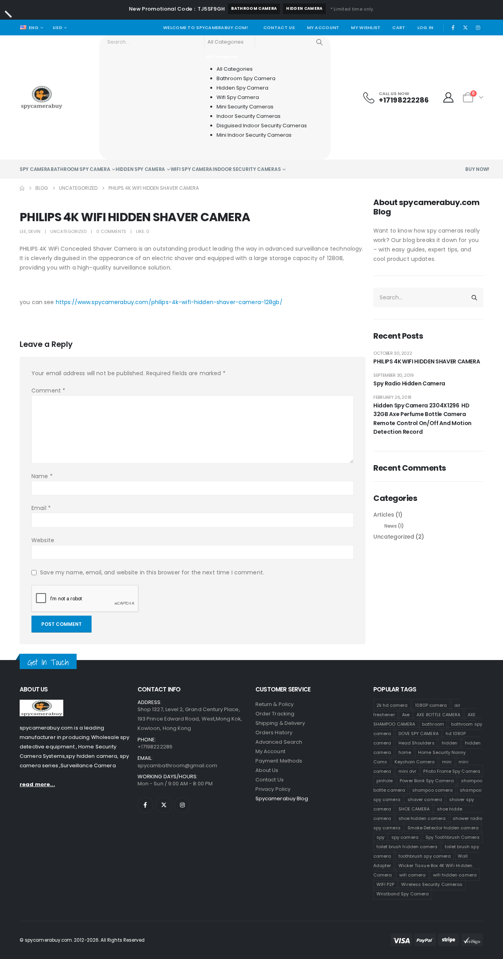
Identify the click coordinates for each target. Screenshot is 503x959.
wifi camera (412, 874)
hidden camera (304, 8)
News (390, 526)
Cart (398, 27)
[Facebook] (453, 27)
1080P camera (431, 705)
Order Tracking (274, 713)
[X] (466, 27)
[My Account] (448, 97)
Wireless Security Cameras (432, 884)
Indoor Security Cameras (247, 169)
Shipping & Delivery (280, 723)
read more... (37, 784)
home (404, 752)
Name (42, 476)
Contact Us (279, 27)
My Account (323, 27)
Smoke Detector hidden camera (443, 827)
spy (380, 837)
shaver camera (425, 799)
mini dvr (407, 771)
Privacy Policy (272, 789)
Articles (383, 515)
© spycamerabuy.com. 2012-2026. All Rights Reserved (82, 940)
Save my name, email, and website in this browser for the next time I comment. (152, 572)
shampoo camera (432, 790)
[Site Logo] (41, 97)
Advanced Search (278, 742)
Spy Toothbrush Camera (452, 837)
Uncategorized (68, 231)
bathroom (433, 724)
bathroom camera (254, 8)
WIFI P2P (385, 884)
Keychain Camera (415, 761)
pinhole (384, 780)
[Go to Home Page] (22, 188)
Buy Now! (477, 169)
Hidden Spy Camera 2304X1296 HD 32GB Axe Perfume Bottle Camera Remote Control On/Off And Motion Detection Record (422, 419)
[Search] (319, 42)
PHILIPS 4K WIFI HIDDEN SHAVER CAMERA (426, 361)
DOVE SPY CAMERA (418, 733)
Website (42, 540)
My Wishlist (365, 27)
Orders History (273, 732)
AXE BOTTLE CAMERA (438, 714)
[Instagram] (478, 27)
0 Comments (111, 231)
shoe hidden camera (422, 818)
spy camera (405, 837)
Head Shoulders (416, 742)
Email (41, 508)
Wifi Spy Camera (192, 169)
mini (447, 761)
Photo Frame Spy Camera (451, 771)
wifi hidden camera (455, 874)
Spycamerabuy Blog (281, 798)
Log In (425, 27)
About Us (267, 770)
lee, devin (30, 231)
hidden (449, 742)
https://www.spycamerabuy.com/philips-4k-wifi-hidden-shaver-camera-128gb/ (169, 302)
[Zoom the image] (41, 704)
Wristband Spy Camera (402, 893)
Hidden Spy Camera (140, 169)
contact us (269, 779)
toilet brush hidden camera (407, 846)
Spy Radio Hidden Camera (409, 383)
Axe (405, 714)
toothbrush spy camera (424, 856)
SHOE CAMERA (414, 808)
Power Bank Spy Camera (426, 780)
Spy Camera (35, 169)
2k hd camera (392, 705)
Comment (48, 390)
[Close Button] (8, 14)
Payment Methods (278, 761)
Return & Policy (274, 704)
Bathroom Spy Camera (80, 169)
